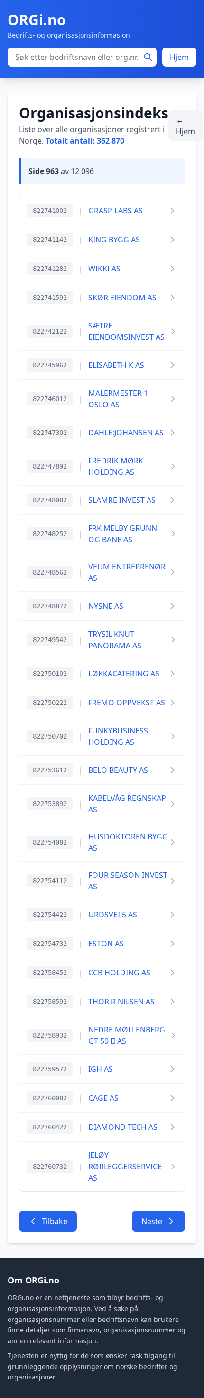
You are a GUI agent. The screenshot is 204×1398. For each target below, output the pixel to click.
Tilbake (54, 1221)
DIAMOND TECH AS (123, 1127)
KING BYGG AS (114, 239)
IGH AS (100, 1069)
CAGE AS (103, 1098)
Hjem (179, 57)
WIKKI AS (104, 268)
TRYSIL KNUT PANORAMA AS (114, 640)
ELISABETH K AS (116, 365)
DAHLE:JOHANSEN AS (126, 432)
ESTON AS (106, 943)
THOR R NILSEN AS (121, 1001)
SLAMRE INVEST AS (122, 500)
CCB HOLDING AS (119, 972)
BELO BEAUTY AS (118, 770)
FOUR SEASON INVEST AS (127, 881)
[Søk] (148, 57)
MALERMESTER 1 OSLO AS (118, 399)
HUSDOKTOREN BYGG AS (128, 842)
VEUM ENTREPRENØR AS (127, 572)
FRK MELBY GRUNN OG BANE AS (122, 534)
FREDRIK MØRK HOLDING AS (115, 466)
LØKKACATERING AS (123, 673)
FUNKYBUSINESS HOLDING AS (118, 736)
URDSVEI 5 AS (112, 914)
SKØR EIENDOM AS (122, 297)
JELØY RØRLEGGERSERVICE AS (125, 1166)
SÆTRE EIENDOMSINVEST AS (126, 331)
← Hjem (185, 125)
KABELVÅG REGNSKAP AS (127, 804)
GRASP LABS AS (115, 210)
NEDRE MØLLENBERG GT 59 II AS (126, 1035)
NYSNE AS (105, 606)
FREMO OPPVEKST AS (126, 702)
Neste (151, 1221)
